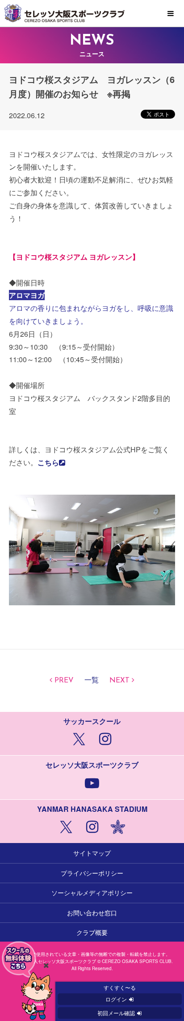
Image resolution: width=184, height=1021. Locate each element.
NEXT (119, 680)
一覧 (91, 680)
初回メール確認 (116, 1013)
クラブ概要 (92, 932)
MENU (171, 13)
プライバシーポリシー (92, 872)
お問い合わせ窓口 (92, 912)
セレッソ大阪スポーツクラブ (92, 13)
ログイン (116, 999)
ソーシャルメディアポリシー (92, 892)
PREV (64, 680)
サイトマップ (92, 852)
